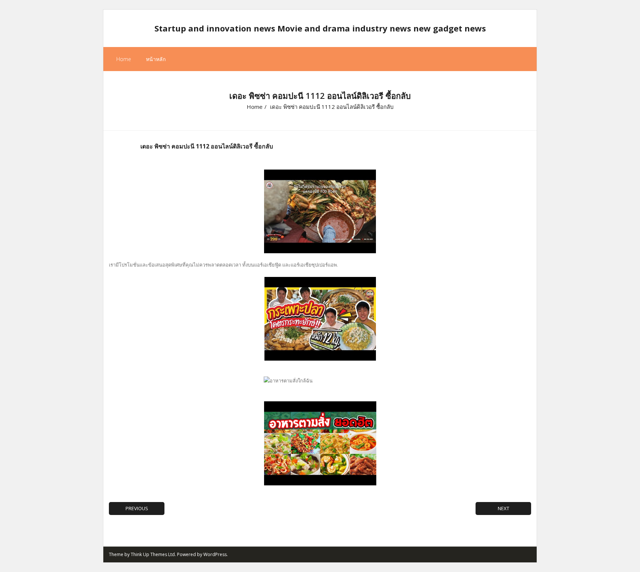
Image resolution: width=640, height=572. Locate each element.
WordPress (215, 554)
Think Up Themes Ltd (153, 554)
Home (123, 59)
